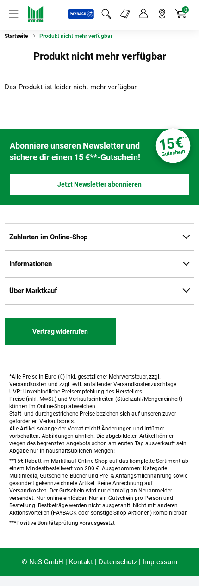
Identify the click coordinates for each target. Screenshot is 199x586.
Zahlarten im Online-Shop (48, 237)
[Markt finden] (162, 13)
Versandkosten (28, 384)
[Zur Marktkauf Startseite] (36, 14)
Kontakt (81, 562)
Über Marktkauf (33, 291)
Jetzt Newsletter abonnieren (99, 184)
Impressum (160, 562)
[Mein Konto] (143, 13)
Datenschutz (118, 562)
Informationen (30, 264)
